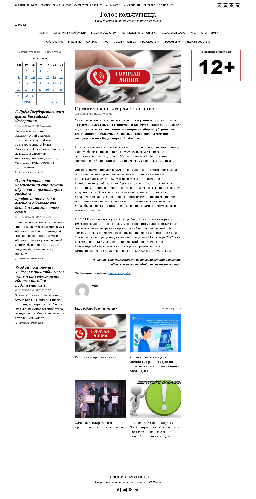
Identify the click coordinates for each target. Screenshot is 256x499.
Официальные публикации (69, 32)
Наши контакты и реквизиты (139, 5)
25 (40, 89)
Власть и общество (103, 32)
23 (26, 89)
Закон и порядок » (171, 308)
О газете (115, 5)
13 (54, 77)
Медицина (74, 41)
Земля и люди (209, 32)
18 (40, 83)
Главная (46, 5)
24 (33, 89)
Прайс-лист (166, 5)
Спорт (106, 41)
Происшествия (149, 41)
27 (54, 89)
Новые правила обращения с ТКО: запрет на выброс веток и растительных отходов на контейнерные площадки (154, 429)
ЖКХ (193, 32)
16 (26, 83)
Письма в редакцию (197, 41)
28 (61, 89)
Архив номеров (62, 5)
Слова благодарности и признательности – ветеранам (99, 424)
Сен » (54, 102)
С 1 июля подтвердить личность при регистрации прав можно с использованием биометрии (155, 364)
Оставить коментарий (30, 172)
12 (47, 77)
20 (54, 83)
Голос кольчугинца (128, 14)
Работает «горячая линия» (95, 357)
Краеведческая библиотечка (91, 5)
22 (19, 89)
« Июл (26, 102)
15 (19, 83)
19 (47, 83)
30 (26, 96)
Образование (55, 41)
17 (33, 83)
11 (40, 77)
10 (33, 77)
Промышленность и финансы (138, 32)
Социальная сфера (173, 32)
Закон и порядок (125, 41)
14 (61, 77)
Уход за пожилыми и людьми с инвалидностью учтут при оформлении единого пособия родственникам (39, 276)
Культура (91, 41)
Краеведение (172, 41)
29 (19, 96)
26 (47, 89)
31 (33, 96)
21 (61, 83)
